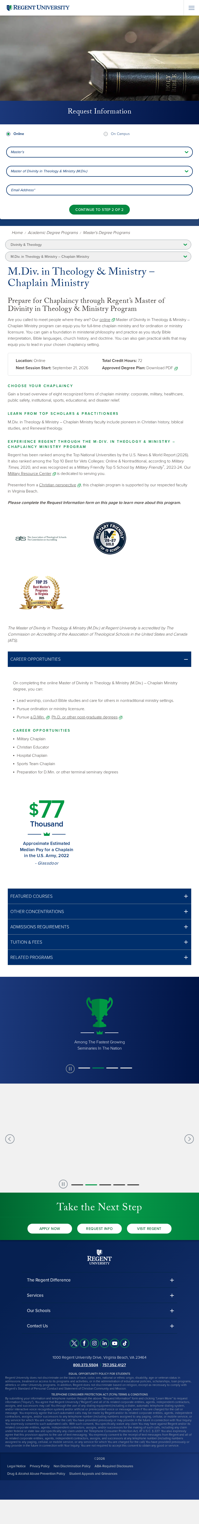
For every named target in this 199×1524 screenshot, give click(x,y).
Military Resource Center (29, 473)
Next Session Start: (33, 368)
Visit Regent (149, 1229)
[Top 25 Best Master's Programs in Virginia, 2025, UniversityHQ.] (41, 592)
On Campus (120, 134)
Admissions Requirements (39, 927)
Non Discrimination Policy (72, 1466)
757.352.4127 (114, 1364)
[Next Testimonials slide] (189, 1139)
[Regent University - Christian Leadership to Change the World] (99, 1256)
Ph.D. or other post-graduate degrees (85, 717)
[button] (99, 659)
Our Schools (39, 1310)
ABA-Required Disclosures (114, 1466)
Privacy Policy (39, 1466)
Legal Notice (16, 1466)
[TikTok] (124, 1343)
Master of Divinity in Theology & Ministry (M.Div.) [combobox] (49, 171)
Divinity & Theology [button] (26, 245)
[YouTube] (114, 1343)
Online (18, 134)
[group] (99, 1023)
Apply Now (49, 1229)
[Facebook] (84, 1343)
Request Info (99, 1229)
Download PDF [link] (159, 368)
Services (35, 1295)
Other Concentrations (37, 911)
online (105, 319)
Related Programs (31, 957)
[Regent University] (37, 7)
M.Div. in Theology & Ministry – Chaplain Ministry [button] (50, 256)
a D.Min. (37, 717)
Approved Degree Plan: (123, 368)
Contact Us (37, 1326)
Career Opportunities (35, 659)
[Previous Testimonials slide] (10, 1139)
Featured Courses (31, 896)
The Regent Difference (49, 1280)
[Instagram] (94, 1343)
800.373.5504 (85, 1364)
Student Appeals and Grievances (93, 1473)
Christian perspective (57, 485)
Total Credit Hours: (119, 360)
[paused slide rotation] (70, 1068)
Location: (24, 360)
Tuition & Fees (26, 942)
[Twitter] (74, 1343)
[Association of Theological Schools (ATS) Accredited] (41, 538)
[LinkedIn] (104, 1343)
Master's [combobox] (17, 152)
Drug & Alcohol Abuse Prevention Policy (36, 1473)
